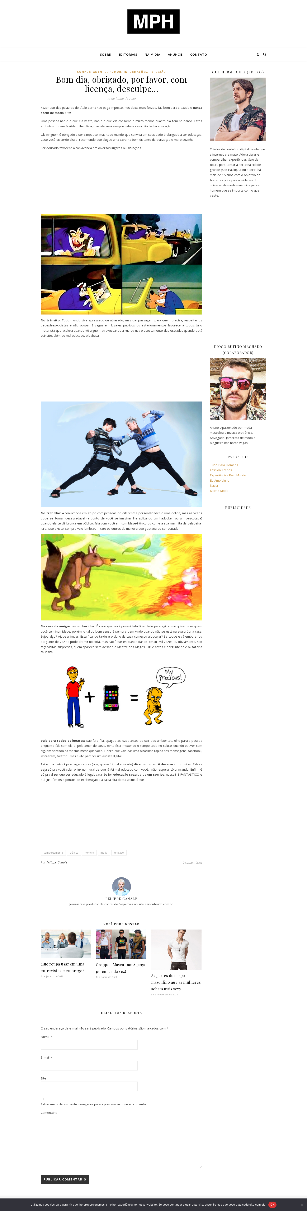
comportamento (92, 72)
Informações (135, 72)
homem (89, 852)
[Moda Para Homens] (153, 21)
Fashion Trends (221, 470)
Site (43, 1078)
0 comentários (192, 862)
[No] (302, 1205)
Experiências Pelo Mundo (228, 475)
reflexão (158, 72)
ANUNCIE (175, 54)
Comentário (49, 1112)
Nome (46, 1037)
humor (115, 72)
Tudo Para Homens (224, 465)
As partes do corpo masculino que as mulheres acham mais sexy (176, 982)
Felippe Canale (57, 862)
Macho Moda (219, 490)
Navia (214, 485)
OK (272, 1204)
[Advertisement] (121, 182)
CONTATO (198, 54)
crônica (74, 852)
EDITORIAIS (127, 54)
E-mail (46, 1057)
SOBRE (105, 54)
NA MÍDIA (152, 54)
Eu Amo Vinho (219, 480)
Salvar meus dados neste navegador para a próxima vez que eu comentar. (94, 1104)
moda (104, 852)
